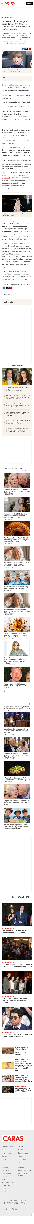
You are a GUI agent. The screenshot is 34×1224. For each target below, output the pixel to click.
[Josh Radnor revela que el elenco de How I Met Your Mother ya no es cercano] (17, 982)
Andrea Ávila (14, 49)
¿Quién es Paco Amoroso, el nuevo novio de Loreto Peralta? (21, 1051)
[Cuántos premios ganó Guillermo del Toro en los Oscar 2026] (8, 1089)
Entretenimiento (8, 17)
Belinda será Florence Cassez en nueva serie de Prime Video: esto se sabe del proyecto (17, 405)
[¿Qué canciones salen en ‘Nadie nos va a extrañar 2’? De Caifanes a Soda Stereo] (17, 948)
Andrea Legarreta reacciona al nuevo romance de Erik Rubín (23, 1079)
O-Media (5, 1167)
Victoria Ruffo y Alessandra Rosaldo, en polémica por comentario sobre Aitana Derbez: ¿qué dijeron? (17, 389)
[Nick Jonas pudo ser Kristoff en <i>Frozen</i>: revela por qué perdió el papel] (17, 1018)
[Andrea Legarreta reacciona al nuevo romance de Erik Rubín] (8, 1078)
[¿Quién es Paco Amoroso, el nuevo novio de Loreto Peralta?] (8, 1050)
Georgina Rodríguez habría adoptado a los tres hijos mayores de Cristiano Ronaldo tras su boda (18, 397)
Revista (29, 3)
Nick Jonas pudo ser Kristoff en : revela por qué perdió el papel (17, 1035)
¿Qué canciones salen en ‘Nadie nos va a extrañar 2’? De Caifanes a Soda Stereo (17, 965)
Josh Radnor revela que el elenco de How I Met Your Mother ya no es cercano (15, 1000)
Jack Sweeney (24, 111)
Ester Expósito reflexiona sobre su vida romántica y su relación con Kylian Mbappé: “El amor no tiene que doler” (23, 1066)
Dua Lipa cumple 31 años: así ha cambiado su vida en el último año (15, 931)
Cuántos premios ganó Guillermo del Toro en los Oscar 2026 (23, 1090)
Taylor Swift (6, 178)
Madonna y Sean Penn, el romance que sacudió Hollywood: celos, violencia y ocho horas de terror (17, 430)
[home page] (10, 3)
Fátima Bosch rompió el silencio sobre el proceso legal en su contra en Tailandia (18, 413)
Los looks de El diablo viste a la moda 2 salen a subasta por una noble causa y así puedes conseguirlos (18, 422)
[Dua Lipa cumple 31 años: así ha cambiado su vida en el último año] (17, 914)
